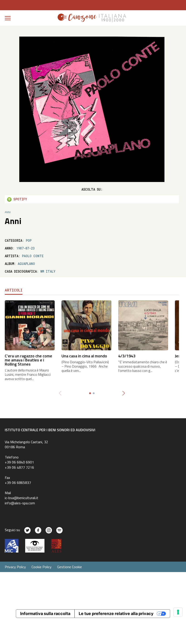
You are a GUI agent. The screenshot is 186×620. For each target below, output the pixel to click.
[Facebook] (38, 530)
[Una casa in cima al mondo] (86, 325)
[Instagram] (49, 530)
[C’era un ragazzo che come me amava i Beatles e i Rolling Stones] (30, 325)
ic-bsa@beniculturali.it (21, 497)
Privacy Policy (15, 567)
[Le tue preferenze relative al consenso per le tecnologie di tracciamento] (178, 612)
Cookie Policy (41, 567)
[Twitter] (27, 530)
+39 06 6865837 (18, 482)
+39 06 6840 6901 (19, 462)
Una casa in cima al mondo (84, 356)
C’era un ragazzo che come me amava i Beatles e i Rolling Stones (28, 360)
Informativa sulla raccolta (45, 613)
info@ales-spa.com (20, 503)
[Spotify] (59, 530)
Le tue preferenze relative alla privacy (116, 613)
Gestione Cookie (69, 567)
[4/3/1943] (143, 325)
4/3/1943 (126, 356)
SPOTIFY (19, 199)
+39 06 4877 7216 (19, 467)
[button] (123, 393)
